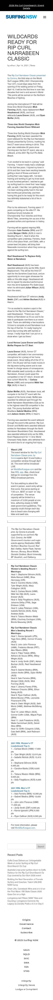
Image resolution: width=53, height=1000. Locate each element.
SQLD (26, 954)
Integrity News (26, 985)
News (32, 65)
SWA (26, 962)
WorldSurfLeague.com (24, 469)
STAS (26, 971)
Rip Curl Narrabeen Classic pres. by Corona (26, 455)
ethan (12, 65)
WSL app (19, 472)
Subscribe (27, 932)
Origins (26, 919)
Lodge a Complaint (26, 989)
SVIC (26, 958)
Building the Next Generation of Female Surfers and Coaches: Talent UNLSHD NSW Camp (25, 882)
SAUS (26, 950)
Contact (26, 928)
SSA (26, 966)
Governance (26, 924)
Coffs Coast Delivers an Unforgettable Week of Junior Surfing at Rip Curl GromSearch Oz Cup (24, 863)
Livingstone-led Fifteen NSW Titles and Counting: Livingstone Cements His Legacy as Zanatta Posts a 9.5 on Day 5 (25, 901)
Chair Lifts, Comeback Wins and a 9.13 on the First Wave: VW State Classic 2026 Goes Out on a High (26, 891)
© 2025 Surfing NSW (26, 940)
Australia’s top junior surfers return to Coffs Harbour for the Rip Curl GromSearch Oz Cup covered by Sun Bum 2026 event (26, 872)
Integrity (26, 981)
